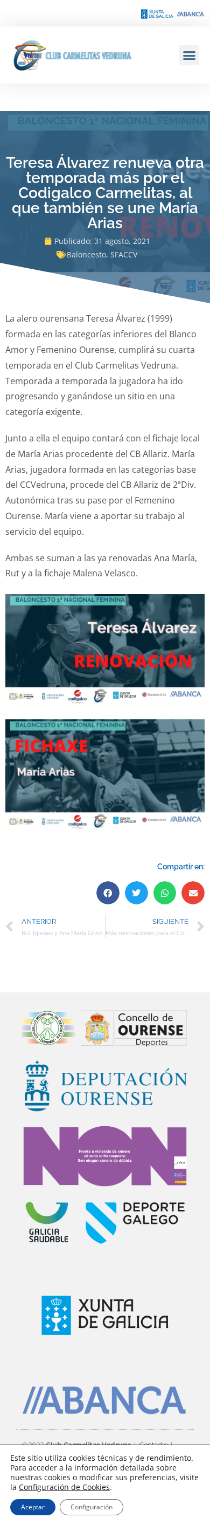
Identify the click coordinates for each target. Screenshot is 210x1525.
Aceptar (33, 1507)
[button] (189, 55)
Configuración (92, 1507)
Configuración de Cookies (64, 1487)
